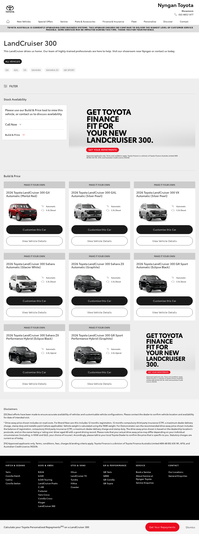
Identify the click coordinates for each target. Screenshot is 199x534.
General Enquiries (177, 475)
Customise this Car (34, 229)
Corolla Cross (45, 498)
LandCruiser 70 (79, 475)
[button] (15, 135)
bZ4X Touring (45, 479)
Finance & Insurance (113, 21)
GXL (16, 70)
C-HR (41, 487)
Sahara (36, 70)
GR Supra (108, 483)
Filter (13, 86)
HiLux (74, 472)
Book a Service (143, 472)
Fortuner (42, 490)
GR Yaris (107, 472)
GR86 (106, 475)
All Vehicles (12, 61)
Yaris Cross (44, 494)
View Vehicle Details (34, 241)
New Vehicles (24, 21)
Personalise (150, 21)
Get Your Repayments (162, 527)
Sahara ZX (52, 70)
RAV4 (41, 472)
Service (64, 21)
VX (24, 70)
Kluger (41, 502)
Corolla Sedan (13, 483)
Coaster (75, 487)
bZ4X (41, 475)
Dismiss (190, 527)
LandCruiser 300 (46, 506)
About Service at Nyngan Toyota (144, 477)
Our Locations (175, 472)
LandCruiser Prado (48, 483)
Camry (9, 479)
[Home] (8, 21)
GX (7, 70)
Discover (168, 21)
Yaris (8, 472)
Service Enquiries (145, 482)
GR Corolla (109, 479)
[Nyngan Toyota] (10, 9)
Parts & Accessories (85, 21)
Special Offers (45, 21)
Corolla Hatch (13, 475)
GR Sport (69, 70)
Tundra (74, 479)
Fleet (134, 21)
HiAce (74, 483)
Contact (184, 21)
